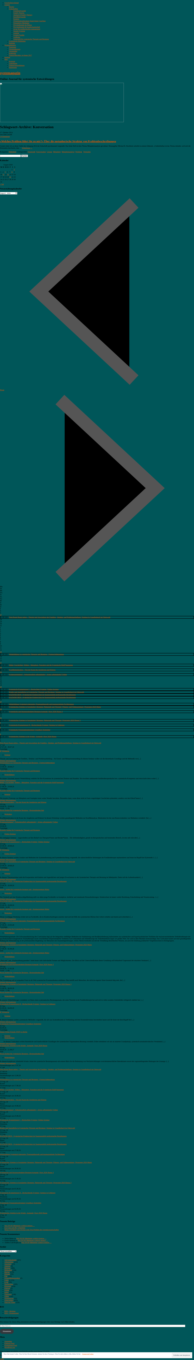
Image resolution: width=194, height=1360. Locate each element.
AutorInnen (13, 63)
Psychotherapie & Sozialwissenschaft (26, 27)
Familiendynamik (19, 11)
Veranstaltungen (10, 45)
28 (1, 709)
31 (1, 718)
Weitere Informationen (8, 761)
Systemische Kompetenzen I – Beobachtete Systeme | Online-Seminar (34, 689)
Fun (5, 1276)
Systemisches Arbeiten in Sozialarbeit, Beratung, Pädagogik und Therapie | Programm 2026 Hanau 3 (44, 720)
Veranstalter (13, 51)
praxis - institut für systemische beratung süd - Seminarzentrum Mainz (24, 889)
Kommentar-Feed (10, 1345)
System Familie (18, 35)
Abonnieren (7, 1331)
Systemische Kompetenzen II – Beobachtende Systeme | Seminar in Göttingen (36, 725)
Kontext (16, 19)
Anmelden (8, 1341)
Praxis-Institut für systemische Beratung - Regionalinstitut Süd (22, 810)
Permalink (87, 152)
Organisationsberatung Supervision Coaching (29, 21)
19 (1, 672)
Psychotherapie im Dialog (22, 25)
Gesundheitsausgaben (12, 1278)
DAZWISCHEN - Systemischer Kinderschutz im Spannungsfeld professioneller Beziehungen (42, 695)
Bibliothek (12, 152)
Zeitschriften (13, 9)
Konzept (12, 61)
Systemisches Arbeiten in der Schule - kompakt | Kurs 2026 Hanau (32, 737)
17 (1, 663)
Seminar (7, 755)
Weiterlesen (27, 148)
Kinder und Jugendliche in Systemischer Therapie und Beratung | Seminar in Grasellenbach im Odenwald (46, 692)
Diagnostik (31, 152)
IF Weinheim (4, 751)
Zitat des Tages (9, 1302)
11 (3, 174)
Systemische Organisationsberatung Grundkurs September (29, 730)
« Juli (2, 184)
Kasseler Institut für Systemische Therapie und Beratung (20, 771)
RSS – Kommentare (11, 1313)
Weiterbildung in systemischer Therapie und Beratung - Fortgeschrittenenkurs (36, 654)
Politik (6, 1290)
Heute (2, 390)
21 (10, 177)
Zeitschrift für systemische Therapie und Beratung (31, 39)
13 (8, 174)
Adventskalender (10, 1260)
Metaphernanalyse (68, 152)
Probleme (78, 152)
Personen (7, 1286)
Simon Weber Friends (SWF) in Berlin (13, 1032)
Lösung (49, 152)
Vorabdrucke (9, 1298)
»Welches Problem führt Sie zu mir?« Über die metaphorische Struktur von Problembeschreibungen (58, 141)
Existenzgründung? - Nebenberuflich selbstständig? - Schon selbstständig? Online (38, 675)
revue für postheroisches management (26, 29)
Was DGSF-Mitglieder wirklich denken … (19, 1226)
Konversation (41, 152)
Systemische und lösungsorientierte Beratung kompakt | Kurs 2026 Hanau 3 (36, 712)
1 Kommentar (5, 137)
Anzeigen (7, 1264)
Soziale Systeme (19, 31)
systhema (16, 37)
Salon (6, 1292)
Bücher (11, 7)
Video (6, 1296)
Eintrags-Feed (9, 1343)
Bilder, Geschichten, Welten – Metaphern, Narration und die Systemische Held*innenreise (41, 665)
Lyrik (6, 1282)
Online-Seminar (10, 834)
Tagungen (12, 47)
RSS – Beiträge (9, 1311)
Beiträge (12, 43)
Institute (7, 57)
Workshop (8, 814)
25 (1, 687)
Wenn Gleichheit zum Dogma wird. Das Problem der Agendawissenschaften (31, 1230)
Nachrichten (8, 1284)
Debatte (7, 1274)
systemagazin (10, 73)
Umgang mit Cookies (88, 1354)
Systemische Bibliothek (17, 41)
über (6, 59)
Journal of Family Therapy (22, 15)
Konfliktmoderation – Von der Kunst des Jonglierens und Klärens (32, 670)
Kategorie (12, 53)
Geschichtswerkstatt (11, 3)
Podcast (7, 1288)
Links (6, 1280)
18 (1, 667)
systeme (16, 33)
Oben (2, 1359)
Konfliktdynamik (19, 17)
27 (1, 615)
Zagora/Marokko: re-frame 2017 (20, 55)
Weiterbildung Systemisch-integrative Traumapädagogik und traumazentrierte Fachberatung (41, 704)
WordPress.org (9, 1347)
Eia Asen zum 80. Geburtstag (14, 1228)
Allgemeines (8, 1262)
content (7, 5)
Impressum (13, 67)
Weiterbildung (9, 775)
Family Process (18, 13)
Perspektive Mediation (21, 23)
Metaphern (57, 152)
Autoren (7, 1266)
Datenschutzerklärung (16, 65)
